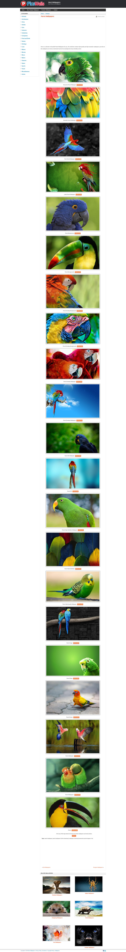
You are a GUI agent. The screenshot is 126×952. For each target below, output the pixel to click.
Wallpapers (57, 950)
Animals (24, 16)
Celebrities (24, 33)
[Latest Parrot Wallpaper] (73, 191)
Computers (25, 35)
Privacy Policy (39, 950)
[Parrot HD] (73, 488)
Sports (23, 66)
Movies (24, 52)
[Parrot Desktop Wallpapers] (73, 417)
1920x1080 (79, 85)
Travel (23, 68)
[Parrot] (73, 827)
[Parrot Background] (73, 230)
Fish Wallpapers (57, 942)
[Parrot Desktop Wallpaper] (73, 379)
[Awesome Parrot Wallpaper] (73, 82)
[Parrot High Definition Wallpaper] (73, 527)
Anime (23, 74)
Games (23, 41)
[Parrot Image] (73, 640)
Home (23, 10)
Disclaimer (44, 950)
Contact (55, 10)
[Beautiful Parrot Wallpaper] (73, 117)
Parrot (74, 835)
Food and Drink (26, 38)
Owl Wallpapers (46, 867)
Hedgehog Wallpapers (57, 917)
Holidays (24, 44)
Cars (23, 27)
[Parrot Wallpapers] (73, 792)
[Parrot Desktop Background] (73, 308)
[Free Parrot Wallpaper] (73, 156)
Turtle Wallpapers (89, 917)
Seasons (24, 60)
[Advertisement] (29, 103)
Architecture (25, 19)
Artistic (24, 24)
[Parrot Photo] (73, 675)
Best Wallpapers (54, 2)
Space (23, 63)
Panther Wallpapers (89, 947)
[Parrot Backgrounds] (73, 269)
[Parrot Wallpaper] (73, 753)
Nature (23, 57)
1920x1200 (78, 159)
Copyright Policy (50, 950)
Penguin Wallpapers (98, 867)
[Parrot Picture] (73, 714)
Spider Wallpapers (89, 893)
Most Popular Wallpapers (33, 10)
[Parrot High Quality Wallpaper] (73, 601)
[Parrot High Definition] (73, 566)
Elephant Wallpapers (57, 895)
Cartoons (24, 30)
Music (23, 55)
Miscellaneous (25, 71)
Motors (23, 49)
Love (23, 46)
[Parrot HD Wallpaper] (73, 453)
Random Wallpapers (46, 10)
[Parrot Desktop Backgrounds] (73, 343)
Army (23, 22)
